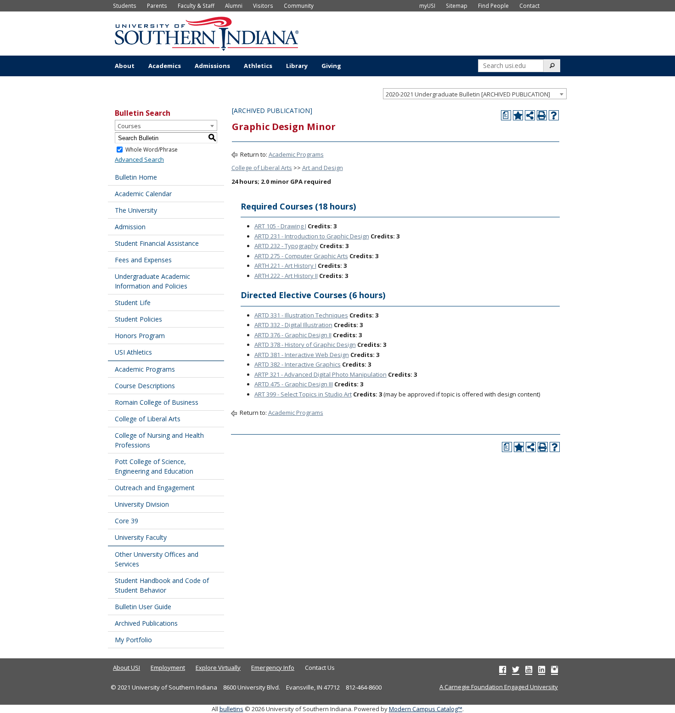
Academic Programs (145, 369)
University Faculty (141, 537)
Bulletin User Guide (143, 606)
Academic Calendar (143, 193)
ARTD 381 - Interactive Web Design (301, 355)
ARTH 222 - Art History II (286, 276)
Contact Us (320, 667)
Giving (331, 66)
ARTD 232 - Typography (286, 246)
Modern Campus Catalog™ (425, 709)
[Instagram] (554, 669)
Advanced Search (139, 159)
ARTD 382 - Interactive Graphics (297, 364)
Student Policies (138, 319)
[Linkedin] (541, 669)
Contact (529, 5)
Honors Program (140, 335)
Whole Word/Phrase (151, 149)
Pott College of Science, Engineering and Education (154, 466)
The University (136, 210)
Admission (130, 226)
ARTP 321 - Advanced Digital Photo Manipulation (320, 374)
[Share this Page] (530, 115)
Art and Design (322, 168)
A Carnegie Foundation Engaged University (498, 687)
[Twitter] (515, 669)
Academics (164, 66)
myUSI (427, 5)
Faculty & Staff (196, 5)
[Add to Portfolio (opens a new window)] (518, 115)
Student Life (133, 302)
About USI (126, 667)
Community (299, 5)
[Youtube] (528, 669)
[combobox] (475, 93)
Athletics (258, 66)
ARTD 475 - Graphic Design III (293, 384)
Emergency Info (272, 667)
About (125, 66)
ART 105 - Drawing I (280, 226)
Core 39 (126, 520)
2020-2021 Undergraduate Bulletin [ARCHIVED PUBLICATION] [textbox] (468, 94)
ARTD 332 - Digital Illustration (293, 325)
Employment (168, 667)
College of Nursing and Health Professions (159, 440)
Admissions (212, 66)
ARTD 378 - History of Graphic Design (305, 344)
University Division (142, 504)
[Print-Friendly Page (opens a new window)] (542, 115)
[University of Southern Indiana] (206, 32)
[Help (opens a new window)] (554, 115)
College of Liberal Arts (147, 418)
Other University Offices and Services (156, 559)
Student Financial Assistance (157, 243)
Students (124, 5)
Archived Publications (146, 623)
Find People (493, 5)
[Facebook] (502, 669)
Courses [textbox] (129, 126)
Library (297, 66)
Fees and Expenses (143, 259)
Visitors (263, 5)
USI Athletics (133, 352)
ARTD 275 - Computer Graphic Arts (301, 256)
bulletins (231, 709)
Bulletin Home (136, 177)
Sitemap (456, 5)
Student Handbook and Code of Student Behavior (162, 585)
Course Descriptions (145, 385)
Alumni (233, 5)
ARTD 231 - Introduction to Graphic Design (311, 236)
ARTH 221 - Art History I (285, 265)
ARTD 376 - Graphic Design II (293, 335)
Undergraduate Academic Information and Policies (152, 281)
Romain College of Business (156, 402)
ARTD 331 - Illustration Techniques (301, 315)
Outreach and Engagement (155, 487)
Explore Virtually (218, 667)
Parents (157, 5)
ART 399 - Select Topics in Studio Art (303, 394)
